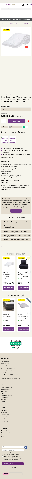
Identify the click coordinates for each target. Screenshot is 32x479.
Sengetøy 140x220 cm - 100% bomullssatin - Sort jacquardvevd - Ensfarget (23, 276)
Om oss (3, 393)
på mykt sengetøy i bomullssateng (16, 19)
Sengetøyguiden (5, 416)
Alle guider (4, 410)
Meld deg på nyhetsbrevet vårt (13, 464)
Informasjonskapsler (6, 389)
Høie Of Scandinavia (7, 95)
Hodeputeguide (5, 414)
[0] (26, 5)
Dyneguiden (4, 412)
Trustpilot (3, 399)
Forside (3, 23)
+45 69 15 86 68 (10, 369)
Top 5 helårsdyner (6, 431)
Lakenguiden (4, 418)
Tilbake (5, 246)
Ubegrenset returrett (6, 395)
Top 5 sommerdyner (6, 433)
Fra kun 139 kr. (8, 13)
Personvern (4, 391)
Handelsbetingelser (6, 387)
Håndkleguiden (5, 422)
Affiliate (3, 401)
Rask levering (4, 397)
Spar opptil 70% (21, 14)
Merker (3, 435)
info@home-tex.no (14, 375)
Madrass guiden (5, 420)
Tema (2, 437)
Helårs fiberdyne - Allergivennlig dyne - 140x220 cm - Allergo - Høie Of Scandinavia (8, 276)
